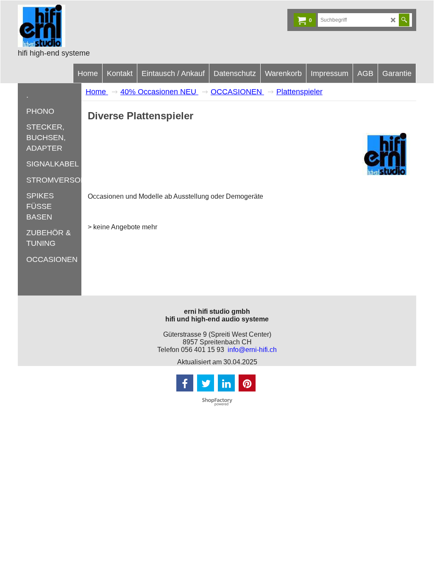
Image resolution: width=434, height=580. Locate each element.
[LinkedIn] (226, 382)
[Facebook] (184, 382)
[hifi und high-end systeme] (81, 26)
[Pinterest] (247, 382)
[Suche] (404, 20)
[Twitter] (205, 382)
